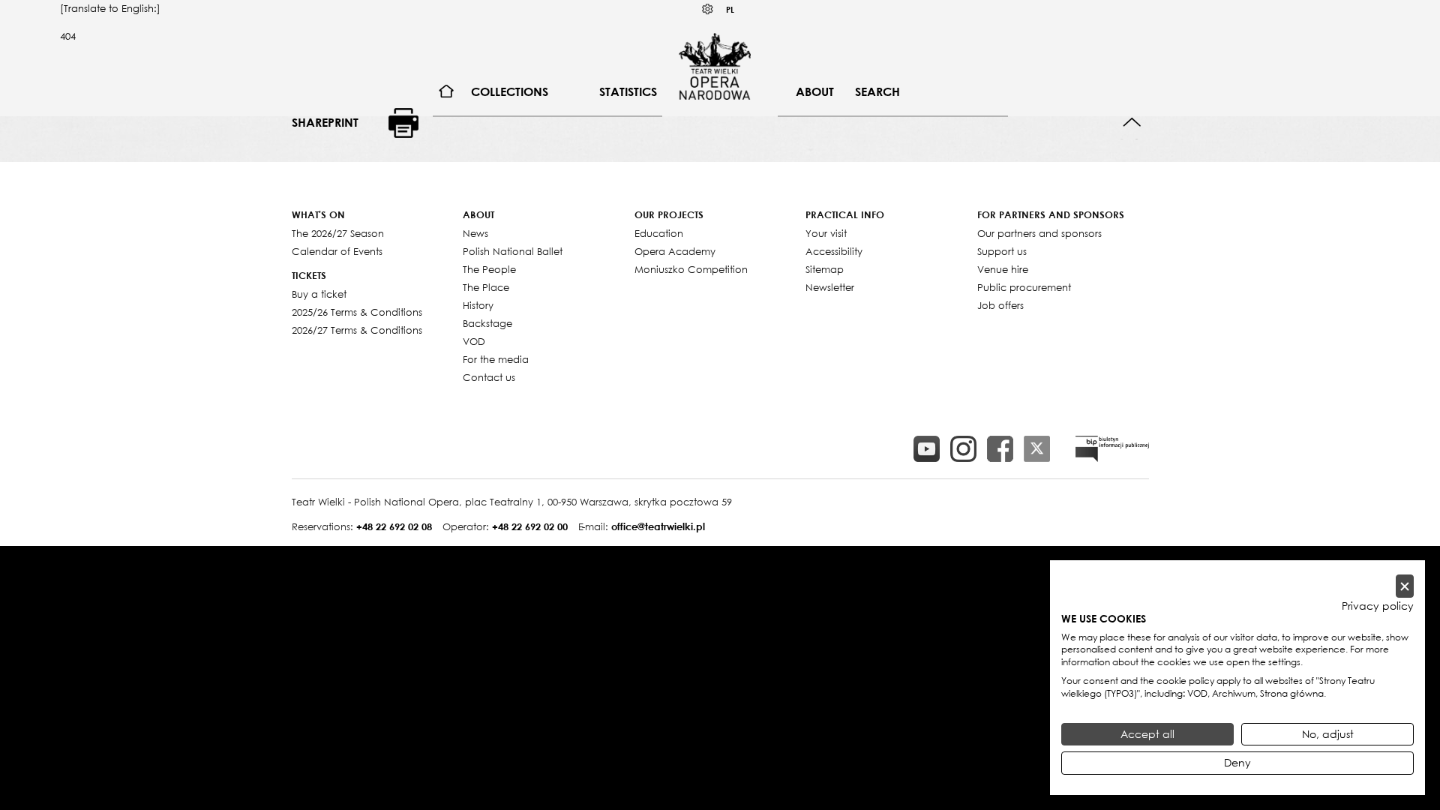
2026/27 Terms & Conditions (357, 330)
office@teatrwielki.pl (658, 526)
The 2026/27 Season (338, 233)
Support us (1002, 251)
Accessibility (834, 251)
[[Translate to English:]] (1112, 449)
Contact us (489, 377)
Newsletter (830, 287)
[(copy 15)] (927, 449)
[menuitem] (446, 92)
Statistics (628, 91)
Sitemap (825, 269)
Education (658, 233)
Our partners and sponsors (1039, 233)
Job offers (1000, 305)
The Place (486, 287)
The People (489, 269)
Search (877, 91)
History (478, 305)
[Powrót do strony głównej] (715, 66)
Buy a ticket (319, 294)
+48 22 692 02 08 (394, 526)
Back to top (1132, 123)
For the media (496, 359)
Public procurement (1024, 287)
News (475, 233)
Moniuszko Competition (691, 269)
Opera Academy (675, 251)
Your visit (826, 233)
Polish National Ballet (512, 251)
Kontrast (708, 9)
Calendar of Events (337, 251)
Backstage (487, 323)
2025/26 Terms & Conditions (357, 312)
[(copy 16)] (963, 449)
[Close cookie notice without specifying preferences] (1405, 586)
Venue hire (1002, 269)
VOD (474, 341)
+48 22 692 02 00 (530, 526)
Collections (509, 91)
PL (730, 9)
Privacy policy (1378, 606)
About (815, 91)
